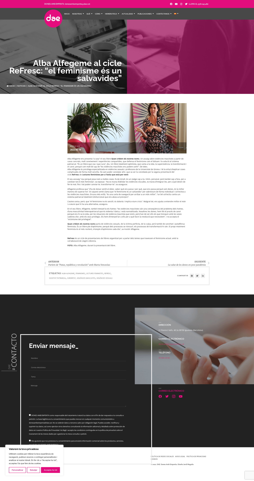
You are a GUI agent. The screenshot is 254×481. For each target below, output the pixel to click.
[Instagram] (181, 4)
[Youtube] (176, 4)
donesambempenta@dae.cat (77, 4)
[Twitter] (186, 4)
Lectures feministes (94, 273)
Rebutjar (33, 470)
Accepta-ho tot (50, 470)
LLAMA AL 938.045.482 (198, 4)
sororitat (71, 278)
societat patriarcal (57, 278)
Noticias (21, 86)
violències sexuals (104, 278)
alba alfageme (68, 273)
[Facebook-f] (171, 4)
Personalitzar (17, 470)
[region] (34, 460)
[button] (192, 276)
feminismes (80, 273)
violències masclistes (86, 278)
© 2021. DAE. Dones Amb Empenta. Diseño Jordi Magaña (172, 464)
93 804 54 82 (164, 358)
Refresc (107, 273)
